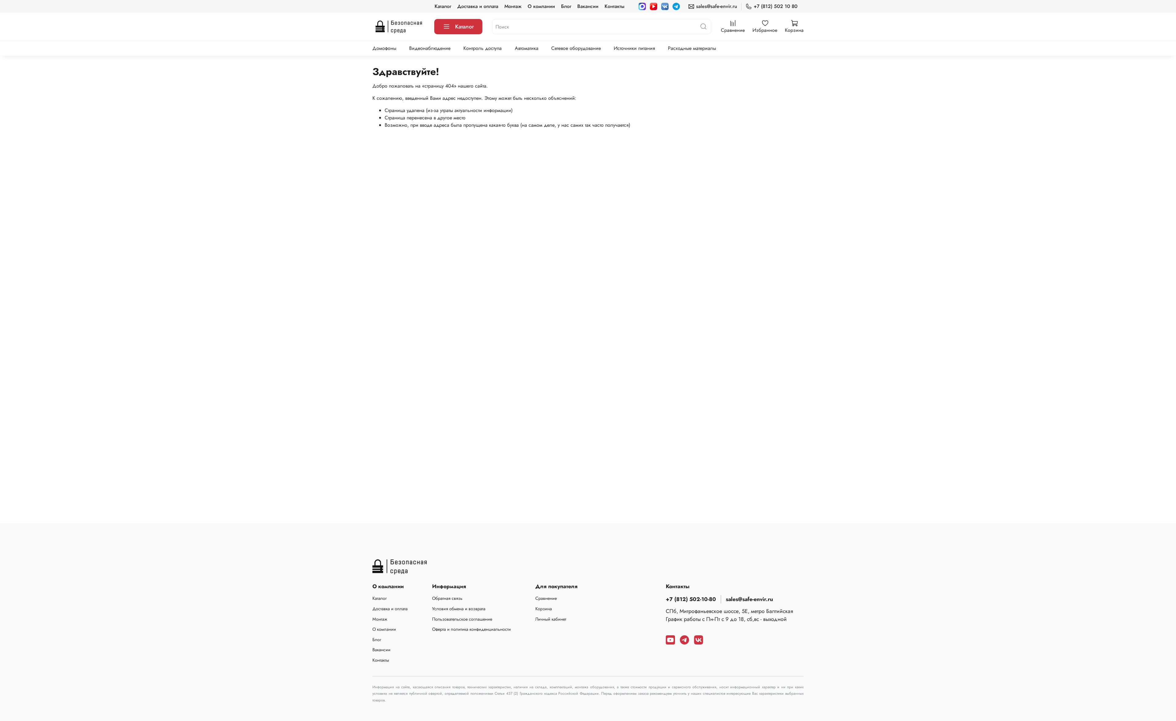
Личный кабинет (550, 619)
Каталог (443, 6)
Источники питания (634, 48)
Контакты (614, 6)
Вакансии (587, 6)
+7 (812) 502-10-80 (691, 599)
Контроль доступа (482, 48)
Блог (566, 6)
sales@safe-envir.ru (716, 6)
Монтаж (513, 6)
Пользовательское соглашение (462, 619)
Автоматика (526, 48)
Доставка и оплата (477, 6)
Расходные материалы (692, 48)
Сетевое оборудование (576, 48)
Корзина (543, 609)
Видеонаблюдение (429, 48)
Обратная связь (447, 598)
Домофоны (384, 48)
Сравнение (546, 598)
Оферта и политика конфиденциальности (471, 629)
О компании (541, 6)
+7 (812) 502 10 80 (775, 6)
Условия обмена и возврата (458, 609)
